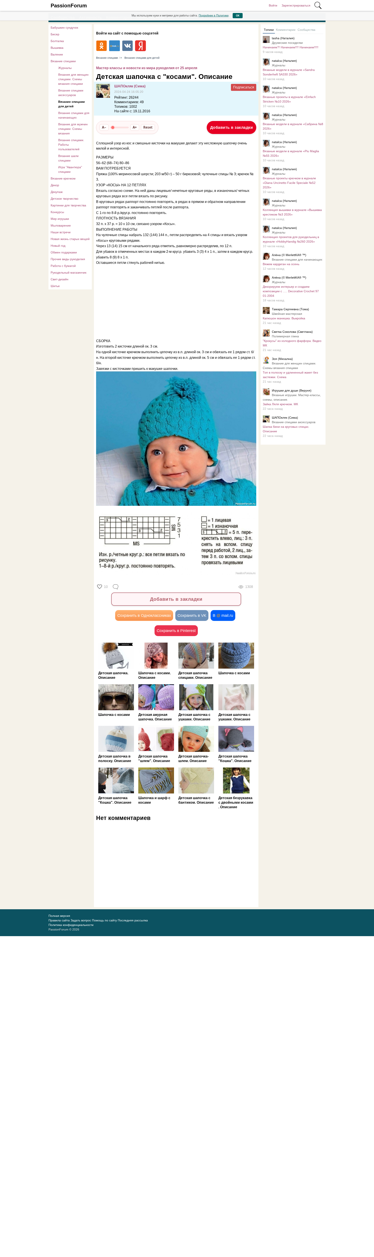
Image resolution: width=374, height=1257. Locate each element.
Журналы (65, 68)
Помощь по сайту (104, 920)
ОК (237, 15)
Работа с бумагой (63, 266)
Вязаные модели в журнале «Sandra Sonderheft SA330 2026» (289, 72)
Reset (148, 127)
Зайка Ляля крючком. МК (280, 404)
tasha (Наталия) (283, 38)
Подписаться (243, 87)
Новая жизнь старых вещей (70, 239)
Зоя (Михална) (282, 359)
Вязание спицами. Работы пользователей (71, 144)
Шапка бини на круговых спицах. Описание (286, 429)
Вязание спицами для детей (71, 104)
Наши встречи (61, 232)
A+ (135, 127)
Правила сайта (59, 920)
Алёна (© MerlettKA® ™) (289, 255)
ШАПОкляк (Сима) (129, 86)
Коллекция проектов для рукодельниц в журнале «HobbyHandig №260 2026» (291, 239)
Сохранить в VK (191, 615)
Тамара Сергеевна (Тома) (290, 309)
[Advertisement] (174, 300)
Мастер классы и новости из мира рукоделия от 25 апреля (146, 68)
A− (104, 127)
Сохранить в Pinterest (176, 630)
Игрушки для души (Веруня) (291, 390)
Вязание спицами (63, 61)
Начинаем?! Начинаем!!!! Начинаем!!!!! (290, 47)
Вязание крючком (63, 178)
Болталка (57, 41)
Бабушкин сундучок (64, 27)
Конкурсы (57, 212)
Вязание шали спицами (68, 158)
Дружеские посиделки (287, 42)
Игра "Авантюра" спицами (70, 169)
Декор (55, 185)
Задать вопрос (81, 920)
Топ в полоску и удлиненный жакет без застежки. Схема (290, 375)
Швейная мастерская (287, 313)
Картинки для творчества (68, 205)
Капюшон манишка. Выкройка (284, 318)
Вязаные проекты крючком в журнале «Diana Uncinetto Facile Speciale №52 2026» (289, 182)
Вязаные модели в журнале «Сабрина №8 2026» (293, 126)
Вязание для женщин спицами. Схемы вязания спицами (73, 79)
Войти (273, 5)
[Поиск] (318, 5)
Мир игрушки (60, 218)
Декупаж (57, 192)
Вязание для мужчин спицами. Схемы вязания (73, 128)
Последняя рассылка (133, 920)
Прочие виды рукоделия (68, 259)
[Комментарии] (116, 586)
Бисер (55, 34)
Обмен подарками (64, 252)
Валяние (57, 54)
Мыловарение (61, 225)
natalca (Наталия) (284, 60)
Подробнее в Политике (214, 15)
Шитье (55, 286)
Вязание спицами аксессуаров (70, 93)
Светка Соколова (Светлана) (292, 331)
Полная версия (59, 915)
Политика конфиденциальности (71, 925)
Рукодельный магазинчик (68, 272)
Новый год (58, 245)
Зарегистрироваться (296, 5)
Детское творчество (64, 198)
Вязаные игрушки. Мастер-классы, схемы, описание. (292, 397)
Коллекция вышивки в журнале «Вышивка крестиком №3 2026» (292, 212)
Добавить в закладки (231, 127)
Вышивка (57, 47)
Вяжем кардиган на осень (281, 264)
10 (106, 587)
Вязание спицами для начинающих (73, 115)
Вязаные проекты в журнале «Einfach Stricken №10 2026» (289, 99)
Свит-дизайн (59, 279)
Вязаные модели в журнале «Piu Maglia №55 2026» (291, 153)
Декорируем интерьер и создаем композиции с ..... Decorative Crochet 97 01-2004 (291, 291)
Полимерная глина (285, 336)
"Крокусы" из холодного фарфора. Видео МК (292, 343)
